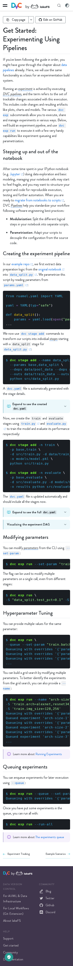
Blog (48, 891)
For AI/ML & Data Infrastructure (15, 899)
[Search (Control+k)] (58, 5)
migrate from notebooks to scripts (38, 200)
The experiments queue (49, 837)
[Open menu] (5, 5)
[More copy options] (31, 19)
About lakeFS (12, 920)
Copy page (18, 19)
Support (8, 938)
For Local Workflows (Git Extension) (16, 911)
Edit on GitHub (52, 19)
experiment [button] (25, 88)
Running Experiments (48, 754)
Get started (11, 945)
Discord (50, 912)
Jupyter (15, 174)
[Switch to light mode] (67, 5)
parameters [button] (31, 547)
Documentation (13, 959)
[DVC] (30, 5)
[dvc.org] (7, 873)
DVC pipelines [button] (12, 94)
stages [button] (54, 338)
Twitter (50, 898)
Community (10, 952)
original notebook (49, 269)
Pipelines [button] (16, 205)
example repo (20, 264)
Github (50, 905)
